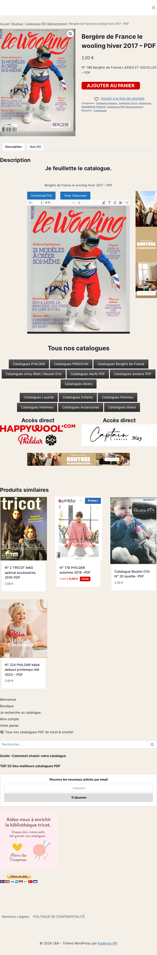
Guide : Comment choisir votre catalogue (33, 756)
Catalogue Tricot (128, 103)
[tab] (29, 364)
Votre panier (9, 726)
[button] (70, 33)
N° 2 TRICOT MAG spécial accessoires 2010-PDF (20, 572)
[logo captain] (119, 435)
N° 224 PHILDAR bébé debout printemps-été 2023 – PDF (22, 670)
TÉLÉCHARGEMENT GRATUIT (73, 588)
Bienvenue (8, 699)
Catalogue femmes (106, 103)
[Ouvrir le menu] (153, 8)
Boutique (7, 706)
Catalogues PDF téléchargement (125, 106)
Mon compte (9, 719)
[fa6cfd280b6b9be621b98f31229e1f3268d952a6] (38, 435)
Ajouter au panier (111, 85)
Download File (41, 195)
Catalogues (100, 110)
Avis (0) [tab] (35, 147)
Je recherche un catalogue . (21, 712)
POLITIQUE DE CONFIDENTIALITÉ (59, 917)
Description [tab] (13, 147)
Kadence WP (108, 943)
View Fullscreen (75, 195)
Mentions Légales (15, 917)
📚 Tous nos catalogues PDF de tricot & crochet (36, 732)
